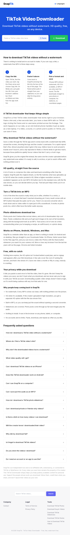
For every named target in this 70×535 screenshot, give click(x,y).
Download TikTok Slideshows (53, 514)
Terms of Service (31, 506)
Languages (61, 4)
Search (50, 494)
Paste (44, 38)
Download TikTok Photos (55, 506)
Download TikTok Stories (55, 518)
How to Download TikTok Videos (55, 523)
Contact (6, 506)
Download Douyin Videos (56, 509)
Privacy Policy (30, 509)
